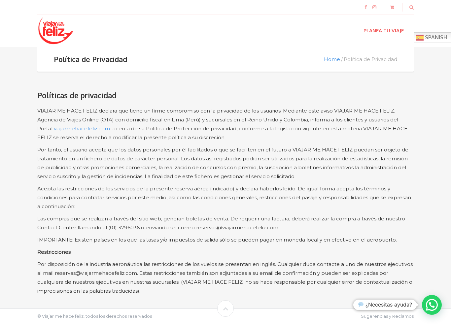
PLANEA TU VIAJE (384, 30)
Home (332, 59)
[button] (432, 305)
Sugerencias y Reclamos (387, 316)
